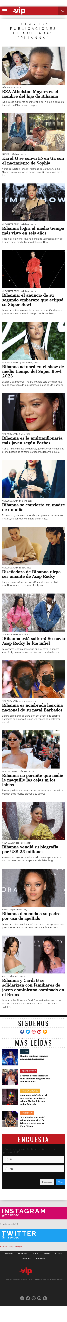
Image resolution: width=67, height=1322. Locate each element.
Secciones (22, 1253)
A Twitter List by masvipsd (11, 1246)
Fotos (35, 1253)
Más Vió (58, 1253)
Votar (60, 1182)
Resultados (47, 1182)
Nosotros (26, 1259)
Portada (9, 1253)
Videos (47, 1253)
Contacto (40, 1259)
